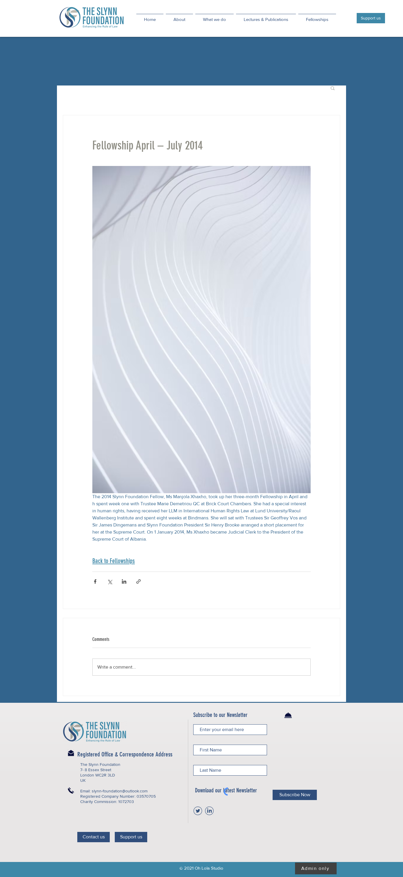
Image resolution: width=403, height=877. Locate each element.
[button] (332, 87)
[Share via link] (138, 581)
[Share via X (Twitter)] (109, 581)
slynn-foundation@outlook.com (120, 791)
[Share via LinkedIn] (124, 581)
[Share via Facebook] (95, 581)
